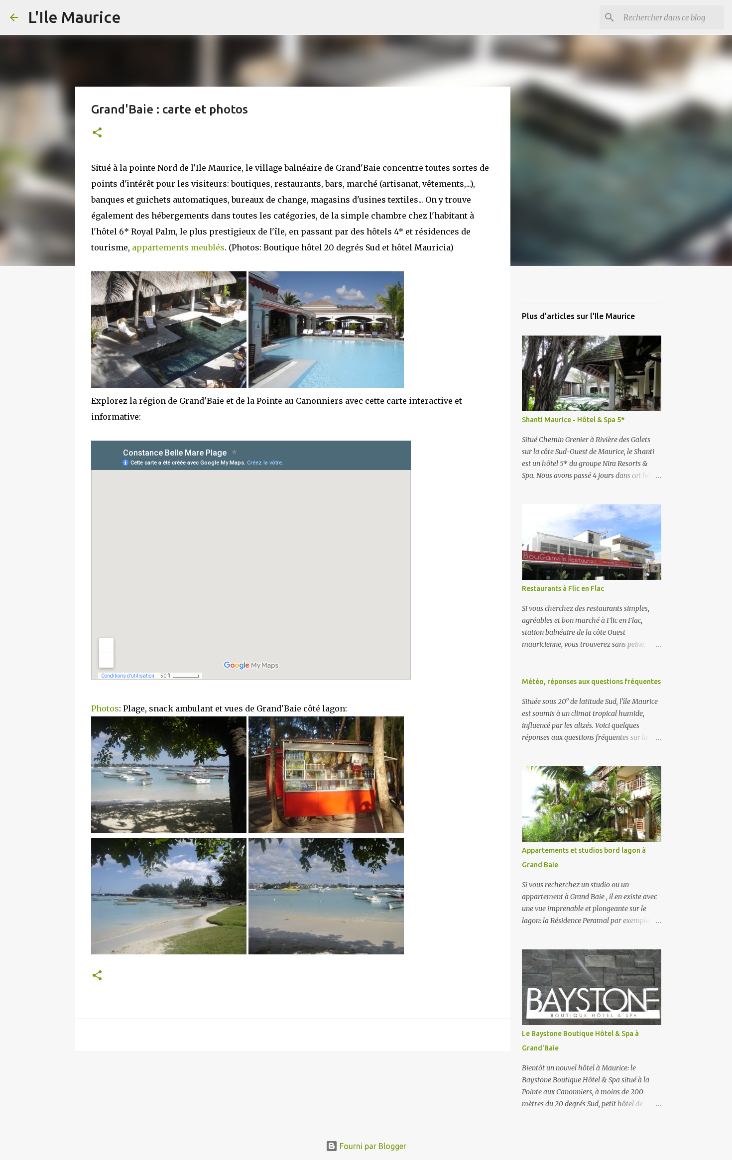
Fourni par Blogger (372, 1146)
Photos (105, 708)
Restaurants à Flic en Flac (563, 588)
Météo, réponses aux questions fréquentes (591, 682)
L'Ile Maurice (74, 17)
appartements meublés (178, 247)
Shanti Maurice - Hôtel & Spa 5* (573, 420)
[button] (97, 133)
